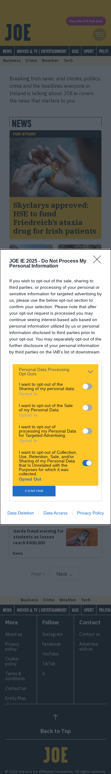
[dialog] (55, 387)
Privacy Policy (90, 512)
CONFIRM (34, 491)
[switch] (87, 386)
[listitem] (55, 371)
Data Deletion (20, 512)
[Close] (99, 261)
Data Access (55, 512)
